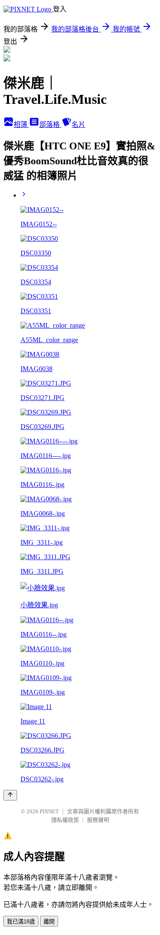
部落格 (50, 124)
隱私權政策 (65, 820)
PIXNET (49, 811)
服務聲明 (98, 820)
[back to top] (10, 795)
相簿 (21, 124)
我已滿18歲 (21, 921)
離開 (49, 921)
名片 (78, 124)
